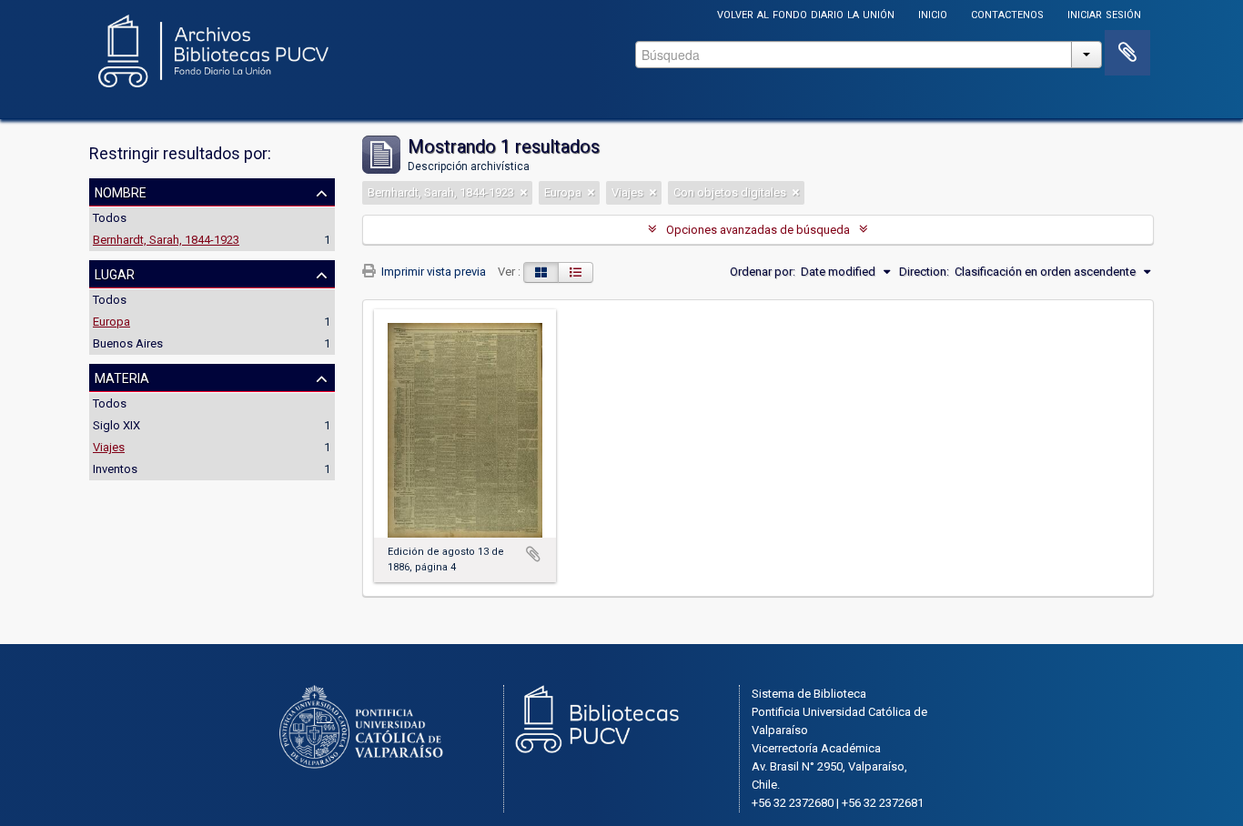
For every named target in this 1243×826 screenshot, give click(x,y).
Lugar (115, 273)
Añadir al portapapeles (533, 554)
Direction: (924, 271)
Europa (111, 321)
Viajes (109, 447)
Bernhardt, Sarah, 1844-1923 (166, 240)
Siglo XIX (116, 425)
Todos (109, 218)
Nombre (121, 191)
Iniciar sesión (1104, 13)
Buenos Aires (128, 343)
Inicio (932, 13)
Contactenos (1007, 13)
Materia (122, 377)
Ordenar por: (762, 271)
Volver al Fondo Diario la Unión (805, 13)
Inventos (115, 469)
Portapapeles (1127, 53)
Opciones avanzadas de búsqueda (758, 230)
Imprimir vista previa (432, 271)
